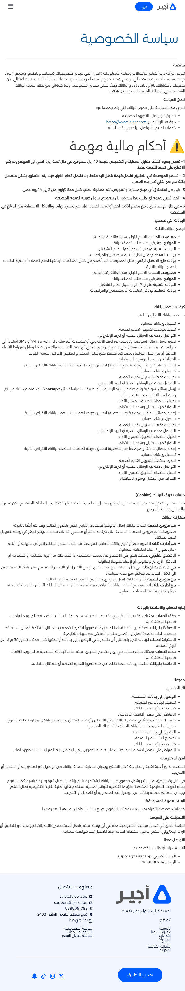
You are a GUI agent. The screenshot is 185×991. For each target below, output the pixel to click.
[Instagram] (52, 976)
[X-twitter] (61, 976)
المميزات (164, 939)
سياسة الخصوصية (78, 928)
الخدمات (165, 935)
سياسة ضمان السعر (77, 935)
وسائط (166, 943)
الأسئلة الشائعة (159, 946)
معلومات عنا (161, 932)
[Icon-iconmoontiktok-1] (43, 976)
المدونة (165, 950)
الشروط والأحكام (79, 932)
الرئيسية (165, 928)
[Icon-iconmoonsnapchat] (34, 976)
